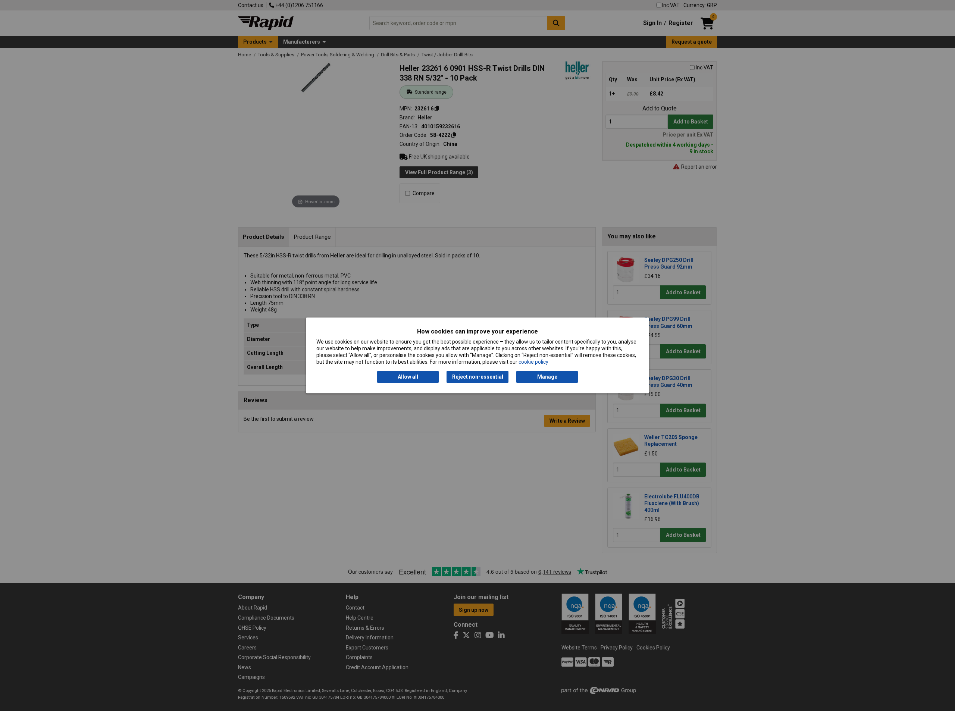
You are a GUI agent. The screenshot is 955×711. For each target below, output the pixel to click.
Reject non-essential (477, 377)
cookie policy (533, 362)
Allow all (408, 377)
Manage (547, 377)
